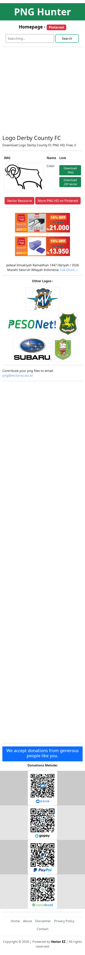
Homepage (31, 27)
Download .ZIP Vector (70, 182)
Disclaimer (43, 921)
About (27, 921)
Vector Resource (19, 201)
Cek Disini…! (69, 270)
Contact (42, 929)
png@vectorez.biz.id (17, 375)
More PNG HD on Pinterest (58, 201)
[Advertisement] (42, 92)
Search (67, 38)
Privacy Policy (64, 921)
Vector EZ (58, 941)
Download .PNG (70, 170)
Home (15, 921)
